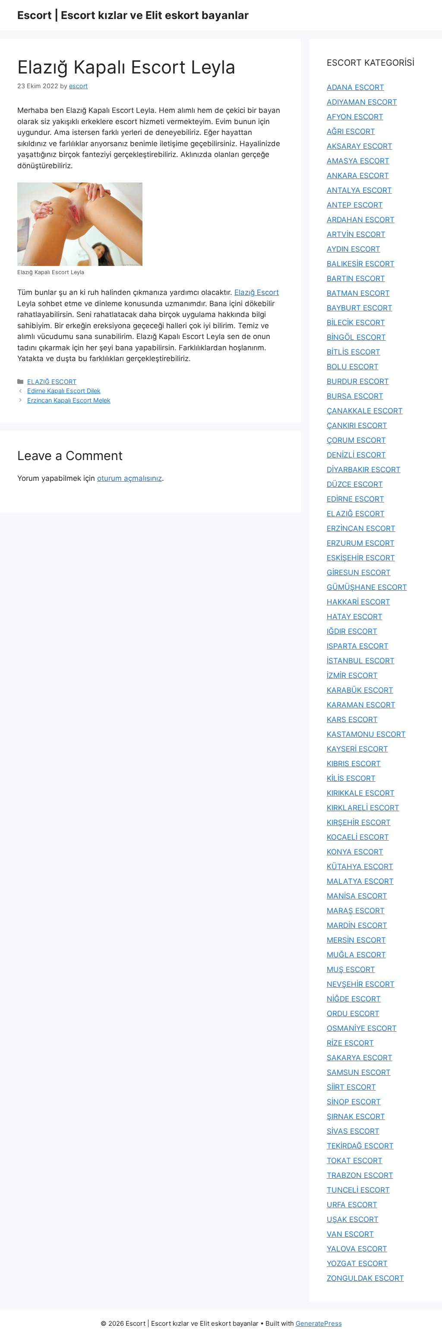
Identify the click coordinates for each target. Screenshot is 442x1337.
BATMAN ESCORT (358, 293)
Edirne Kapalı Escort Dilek (64, 390)
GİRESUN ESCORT (359, 572)
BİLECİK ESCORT (356, 322)
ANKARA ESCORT (358, 175)
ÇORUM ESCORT (356, 440)
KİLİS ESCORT (351, 778)
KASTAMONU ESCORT (366, 734)
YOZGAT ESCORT (357, 1263)
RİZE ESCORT (350, 1043)
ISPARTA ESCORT (357, 646)
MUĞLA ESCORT (356, 954)
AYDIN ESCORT (353, 249)
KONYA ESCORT (355, 852)
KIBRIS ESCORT (354, 763)
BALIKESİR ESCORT (361, 263)
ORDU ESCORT (353, 1013)
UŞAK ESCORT (353, 1219)
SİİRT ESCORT (351, 1087)
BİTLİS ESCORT (353, 352)
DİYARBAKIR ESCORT (364, 469)
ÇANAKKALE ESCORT (365, 410)
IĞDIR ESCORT (352, 631)
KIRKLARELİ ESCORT (363, 807)
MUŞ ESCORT (351, 969)
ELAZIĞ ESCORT (51, 381)
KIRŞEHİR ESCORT (359, 822)
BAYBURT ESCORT (359, 308)
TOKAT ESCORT (354, 1160)
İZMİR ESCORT (352, 675)
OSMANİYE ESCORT (362, 1028)
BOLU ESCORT (353, 366)
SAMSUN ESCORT (359, 1072)
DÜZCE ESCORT (355, 484)
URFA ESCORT (352, 1204)
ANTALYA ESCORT (359, 190)
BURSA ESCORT (355, 396)
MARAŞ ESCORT (356, 910)
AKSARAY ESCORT (359, 146)
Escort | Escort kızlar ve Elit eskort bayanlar (133, 15)
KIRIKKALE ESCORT (361, 793)
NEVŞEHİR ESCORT (361, 984)
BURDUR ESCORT (358, 381)
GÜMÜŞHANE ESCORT (367, 587)
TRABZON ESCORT (360, 1175)
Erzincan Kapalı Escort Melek (68, 400)
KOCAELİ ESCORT (358, 837)
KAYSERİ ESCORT (357, 749)
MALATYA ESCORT (360, 881)
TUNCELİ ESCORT (358, 1190)
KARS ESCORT (352, 719)
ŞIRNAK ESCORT (356, 1116)
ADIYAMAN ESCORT (362, 102)
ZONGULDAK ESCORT (365, 1278)
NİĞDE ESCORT (354, 999)
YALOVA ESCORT (357, 1248)
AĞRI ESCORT (351, 131)
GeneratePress (319, 1323)
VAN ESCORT (350, 1234)
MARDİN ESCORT (357, 925)
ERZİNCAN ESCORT (361, 528)
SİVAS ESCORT (353, 1131)
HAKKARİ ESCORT (358, 602)
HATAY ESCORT (354, 616)
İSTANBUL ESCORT (361, 660)
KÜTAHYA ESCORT (360, 866)
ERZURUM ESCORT (361, 543)
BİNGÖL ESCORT (356, 337)
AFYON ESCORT (355, 116)
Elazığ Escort (256, 292)
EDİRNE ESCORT (355, 499)
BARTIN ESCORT (356, 278)
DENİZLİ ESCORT (356, 455)
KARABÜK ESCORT (360, 690)
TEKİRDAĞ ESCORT (360, 1146)
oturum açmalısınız (129, 478)
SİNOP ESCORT (354, 1101)
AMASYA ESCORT (358, 161)
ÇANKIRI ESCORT (357, 425)
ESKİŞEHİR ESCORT (361, 557)
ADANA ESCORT (355, 87)
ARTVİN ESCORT (356, 234)
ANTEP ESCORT (355, 205)
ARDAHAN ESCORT (361, 219)
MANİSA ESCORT (357, 896)
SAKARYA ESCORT (359, 1057)
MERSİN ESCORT (356, 940)
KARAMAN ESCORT (361, 704)
